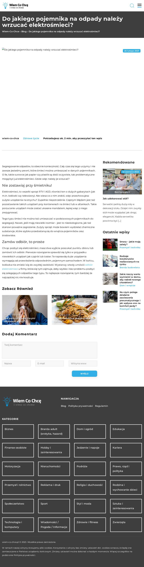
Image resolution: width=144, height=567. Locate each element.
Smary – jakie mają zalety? (130, 243)
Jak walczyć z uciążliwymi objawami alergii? (19, 320)
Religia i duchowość (90, 485)
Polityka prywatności (80, 406)
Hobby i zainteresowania (51, 450)
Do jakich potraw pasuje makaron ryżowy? (74, 320)
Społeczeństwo (14, 503)
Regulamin (101, 406)
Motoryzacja (12, 466)
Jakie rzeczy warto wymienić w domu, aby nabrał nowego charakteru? (130, 278)
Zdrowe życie (31, 138)
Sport (44, 503)
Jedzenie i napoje (88, 447)
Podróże (82, 466)
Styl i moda (84, 503)
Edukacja (119, 429)
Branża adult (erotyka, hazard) (51, 431)
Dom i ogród (85, 429)
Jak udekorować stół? (116, 198)
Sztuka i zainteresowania (123, 506)
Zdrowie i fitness (87, 522)
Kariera (117, 447)
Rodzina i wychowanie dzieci (125, 487)
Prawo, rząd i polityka (121, 469)
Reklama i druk (51, 485)
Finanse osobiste (15, 447)
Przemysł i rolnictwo (18, 485)
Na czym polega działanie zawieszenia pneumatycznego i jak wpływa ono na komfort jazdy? (130, 299)
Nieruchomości (50, 466)
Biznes (9, 429)
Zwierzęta (119, 522)
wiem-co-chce (10, 138)
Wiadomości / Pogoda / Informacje (54, 524)
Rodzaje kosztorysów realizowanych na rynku (129, 260)
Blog (63, 406)
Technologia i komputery (13, 524)
